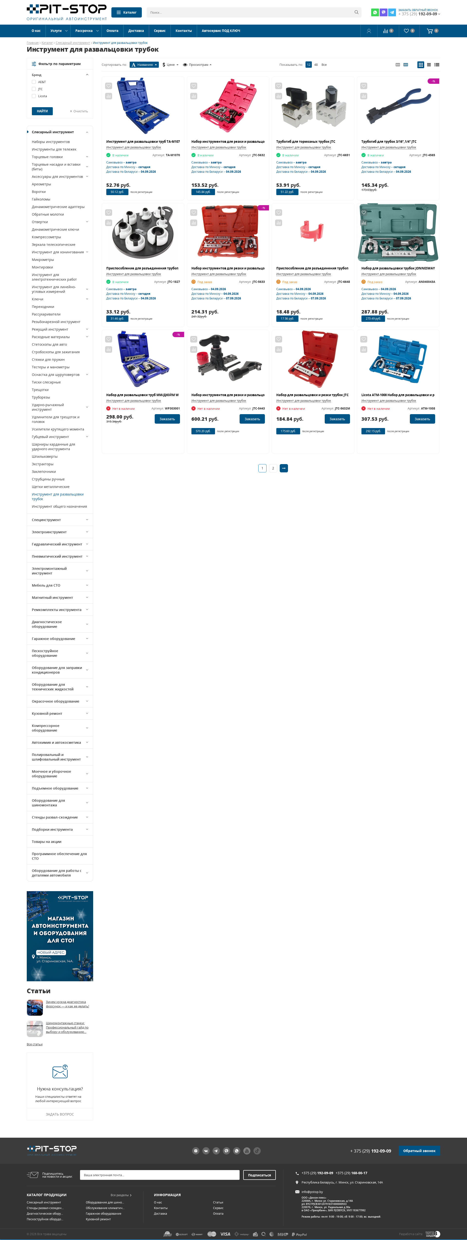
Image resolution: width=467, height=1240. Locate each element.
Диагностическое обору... (45, 1213)
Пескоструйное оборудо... (45, 1219)
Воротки (39, 191)
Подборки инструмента (52, 829)
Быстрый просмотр (143, 108)
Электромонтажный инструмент (49, 570)
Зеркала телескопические (53, 244)
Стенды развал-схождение (55, 817)
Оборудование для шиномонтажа (48, 802)
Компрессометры (46, 237)
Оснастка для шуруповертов (56, 374)
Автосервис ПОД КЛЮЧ (221, 31)
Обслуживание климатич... (105, 1208)
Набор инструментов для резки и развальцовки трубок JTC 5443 (243, 395)
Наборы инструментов (51, 141)
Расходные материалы (51, 336)
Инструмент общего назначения (59, 506)
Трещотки (40, 389)
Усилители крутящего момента (58, 429)
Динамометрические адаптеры (58, 206)
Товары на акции (46, 841)
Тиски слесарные (46, 382)
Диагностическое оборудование (47, 624)
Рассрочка (84, 31)
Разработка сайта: (411, 1234)
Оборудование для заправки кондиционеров (57, 670)
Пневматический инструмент (57, 556)
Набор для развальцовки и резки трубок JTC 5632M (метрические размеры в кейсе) (344, 395)
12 (308, 64)
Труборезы (41, 397)
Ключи (37, 299)
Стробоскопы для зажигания (56, 352)
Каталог (129, 12)
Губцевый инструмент (50, 436)
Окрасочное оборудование (55, 701)
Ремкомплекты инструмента (56, 609)
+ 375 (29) (370, 1151)
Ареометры (41, 184)
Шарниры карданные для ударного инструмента (53, 446)
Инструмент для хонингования (58, 252)
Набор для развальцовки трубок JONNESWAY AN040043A (407, 268)
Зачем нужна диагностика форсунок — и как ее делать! (67, 1004)
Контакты (184, 31)
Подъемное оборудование (55, 788)
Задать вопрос (60, 1114)
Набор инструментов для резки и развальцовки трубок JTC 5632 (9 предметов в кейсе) (261, 141)
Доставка (136, 31)
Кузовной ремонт (47, 713)
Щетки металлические (51, 486)
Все (324, 64)
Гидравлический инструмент (57, 544)
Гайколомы (41, 199)
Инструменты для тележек (54, 149)
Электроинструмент (49, 532)
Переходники (43, 306)
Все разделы (120, 1195)
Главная (33, 43)
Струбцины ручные (48, 479)
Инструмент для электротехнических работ (54, 277)
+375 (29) (317, 1173)
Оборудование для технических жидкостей (52, 686)
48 (316, 64)
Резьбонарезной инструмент (56, 321)
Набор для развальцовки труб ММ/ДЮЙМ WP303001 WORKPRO (157, 395)
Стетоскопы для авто (49, 344)
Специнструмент (46, 519)
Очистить (80, 111)
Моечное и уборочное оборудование (51, 773)
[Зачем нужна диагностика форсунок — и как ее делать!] (35, 1008)
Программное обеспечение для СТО (59, 856)
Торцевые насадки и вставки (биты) (56, 166)
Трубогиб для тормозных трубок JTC (305, 141)
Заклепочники (44, 471)
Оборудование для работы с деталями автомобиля (56, 873)
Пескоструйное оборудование (45, 653)
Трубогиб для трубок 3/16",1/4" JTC (388, 141)
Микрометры (43, 259)
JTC (40, 89)
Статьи (218, 1202)
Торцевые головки (47, 156)
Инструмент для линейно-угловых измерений (54, 289)
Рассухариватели (46, 314)
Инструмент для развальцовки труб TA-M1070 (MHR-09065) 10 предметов (165, 141)
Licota (42, 96)
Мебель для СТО (46, 585)
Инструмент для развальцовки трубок (58, 496)
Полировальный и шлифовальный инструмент (56, 757)
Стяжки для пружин (48, 359)
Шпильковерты (45, 456)
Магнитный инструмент (52, 597)
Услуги (56, 31)
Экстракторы (43, 464)
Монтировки (42, 267)
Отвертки (40, 221)
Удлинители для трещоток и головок (56, 419)
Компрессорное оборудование (45, 728)
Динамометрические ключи (55, 229)
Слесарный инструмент (73, 43)
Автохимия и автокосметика (56, 742)
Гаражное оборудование (53, 638)
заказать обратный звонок (418, 10)
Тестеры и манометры (51, 367)
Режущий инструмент (50, 329)
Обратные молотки (48, 214)
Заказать (167, 419)
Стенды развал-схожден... (45, 1208)
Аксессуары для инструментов (57, 176)
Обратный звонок (419, 1150)
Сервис (160, 31)
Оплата (112, 31)
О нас (36, 31)
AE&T (42, 82)
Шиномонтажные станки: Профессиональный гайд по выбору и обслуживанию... (67, 1027)
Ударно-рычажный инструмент (48, 407)
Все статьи (35, 1044)
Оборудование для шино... (105, 1202)
